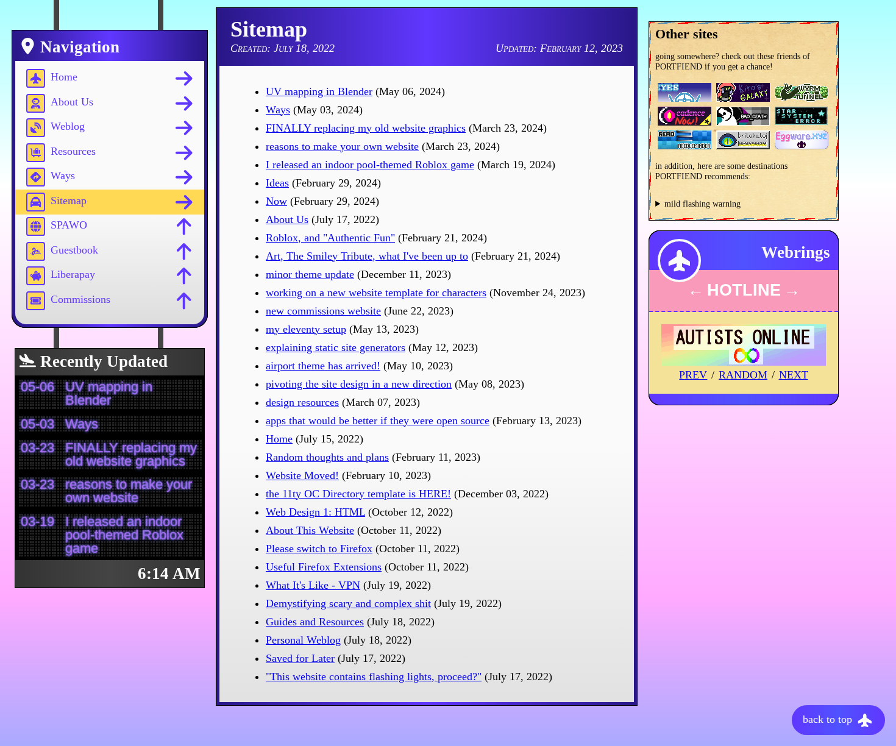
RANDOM (743, 375)
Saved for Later (300, 658)
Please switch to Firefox (319, 548)
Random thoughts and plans (327, 457)
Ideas (277, 183)
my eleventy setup (306, 329)
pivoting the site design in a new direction (359, 384)
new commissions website (323, 311)
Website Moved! (302, 475)
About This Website (310, 530)
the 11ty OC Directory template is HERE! (358, 494)
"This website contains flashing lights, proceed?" (374, 676)
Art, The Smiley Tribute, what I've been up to (367, 256)
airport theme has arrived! (323, 366)
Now (276, 201)
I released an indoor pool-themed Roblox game (370, 164)
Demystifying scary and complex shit (348, 603)
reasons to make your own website (342, 146)
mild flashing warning (702, 203)
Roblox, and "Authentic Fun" (330, 238)
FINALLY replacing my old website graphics (366, 128)
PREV (693, 375)
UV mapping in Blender (319, 91)
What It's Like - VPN (313, 585)
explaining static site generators (335, 347)
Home (279, 439)
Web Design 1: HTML (315, 512)
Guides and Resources (315, 622)
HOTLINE (744, 290)
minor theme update (310, 274)
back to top (829, 718)
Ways (278, 110)
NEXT (793, 375)
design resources (302, 402)
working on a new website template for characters (376, 292)
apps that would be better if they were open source (377, 420)
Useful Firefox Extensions (324, 567)
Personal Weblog (303, 640)
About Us (287, 219)
